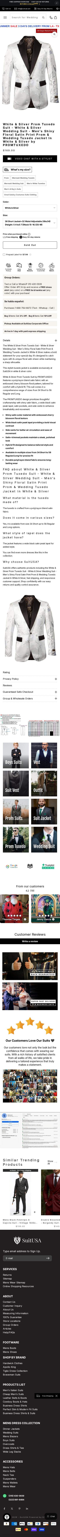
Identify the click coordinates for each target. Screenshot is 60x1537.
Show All (50, 1162)
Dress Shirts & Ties (13, 1447)
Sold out (30, 245)
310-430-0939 (35, 284)
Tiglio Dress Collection (15, 1370)
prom (6, 178)
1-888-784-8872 (23, 308)
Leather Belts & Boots (15, 1397)
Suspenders (9, 1478)
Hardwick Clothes (12, 1363)
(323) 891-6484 (16, 1499)
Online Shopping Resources (18, 1286)
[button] (30, 254)
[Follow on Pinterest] (19, 1508)
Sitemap (7, 1278)
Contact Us (9, 1301)
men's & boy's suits (12, 189)
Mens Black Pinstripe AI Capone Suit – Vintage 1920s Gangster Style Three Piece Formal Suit (19, 1222)
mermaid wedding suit (13, 183)
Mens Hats (9, 1467)
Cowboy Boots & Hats (15, 1401)
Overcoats (8, 1444)
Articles (7, 1328)
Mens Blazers (10, 1436)
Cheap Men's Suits (13, 1394)
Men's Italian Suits (13, 1390)
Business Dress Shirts (15, 1405)
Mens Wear (9, 1486)
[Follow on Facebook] (4, 1508)
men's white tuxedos (36, 183)
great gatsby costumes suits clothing (20, 195)
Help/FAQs (9, 1332)
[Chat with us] (57, 3)
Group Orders (10, 1324)
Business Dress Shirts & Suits (19, 1413)
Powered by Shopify (40, 1517)
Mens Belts (9, 1471)
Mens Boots (9, 1348)
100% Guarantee (12, 1317)
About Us (8, 1309)
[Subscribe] (47, 1258)
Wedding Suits (10, 1432)
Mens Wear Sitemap (14, 1282)
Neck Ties (8, 1475)
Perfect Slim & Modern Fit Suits (20, 1409)
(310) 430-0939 (16, 1495)
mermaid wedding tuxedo (23, 178)
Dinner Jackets (11, 1428)
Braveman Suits (11, 1374)
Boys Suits (9, 1440)
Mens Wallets (10, 1482)
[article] (14, 908)
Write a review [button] (30, 941)
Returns (7, 1274)
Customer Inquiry (12, 1305)
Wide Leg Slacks (12, 1451)
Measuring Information (15, 1313)
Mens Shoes (10, 1351)
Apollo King (9, 1367)
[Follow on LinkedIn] (27, 1508)
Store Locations (11, 1321)
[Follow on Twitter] (11, 1508)
